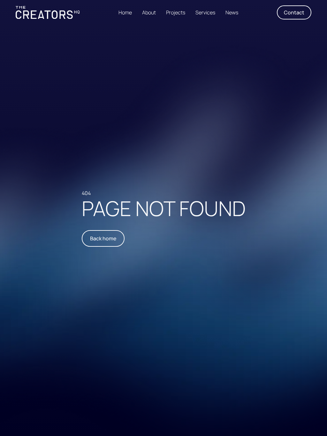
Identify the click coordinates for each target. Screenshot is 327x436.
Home (125, 12)
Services (205, 12)
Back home (103, 238)
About (149, 12)
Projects (175, 12)
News (231, 12)
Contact (294, 12)
